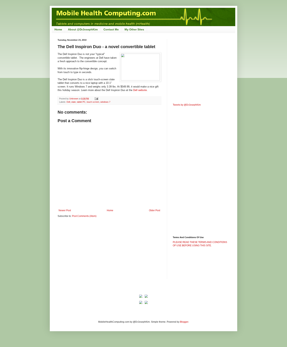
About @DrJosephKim (83, 29)
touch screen (93, 102)
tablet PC (81, 102)
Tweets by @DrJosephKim (187, 104)
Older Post (154, 210)
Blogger (184, 322)
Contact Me (111, 29)
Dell (68, 102)
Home (58, 29)
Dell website (140, 90)
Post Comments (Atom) (84, 216)
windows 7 (105, 102)
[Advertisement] (90, 251)
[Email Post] (96, 98)
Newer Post (65, 210)
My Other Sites (134, 29)
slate (73, 102)
